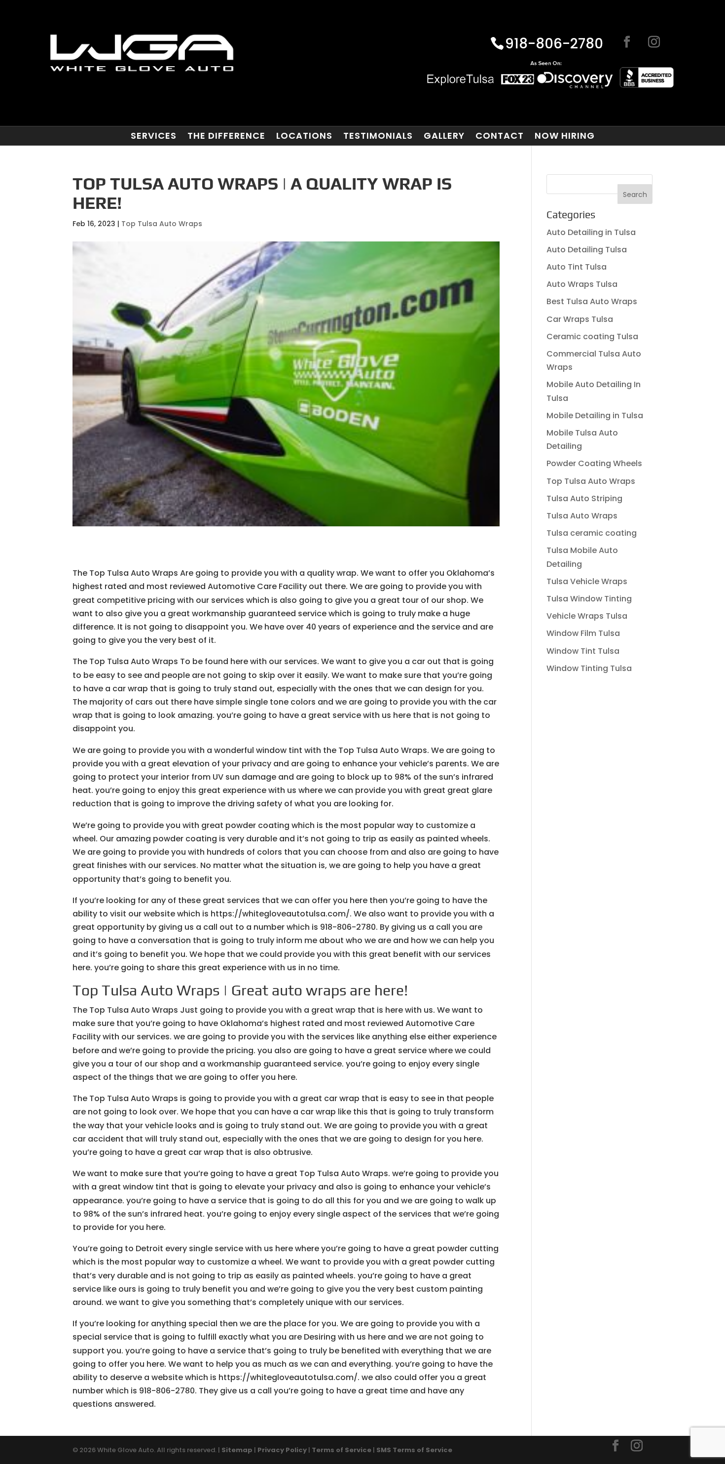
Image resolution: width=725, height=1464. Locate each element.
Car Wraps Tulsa (579, 319)
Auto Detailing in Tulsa (591, 232)
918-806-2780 (554, 44)
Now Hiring (565, 135)
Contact (499, 135)
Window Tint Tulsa (582, 651)
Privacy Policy (282, 1450)
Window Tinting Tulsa (589, 668)
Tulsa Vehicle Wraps (586, 581)
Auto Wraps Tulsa (581, 284)
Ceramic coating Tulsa (592, 336)
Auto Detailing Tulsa (586, 249)
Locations (304, 135)
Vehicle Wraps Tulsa (586, 616)
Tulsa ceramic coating (591, 533)
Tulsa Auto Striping (584, 498)
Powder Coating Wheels (594, 463)
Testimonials (378, 135)
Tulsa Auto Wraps (581, 515)
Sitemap (237, 1450)
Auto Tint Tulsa (576, 267)
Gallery (444, 135)
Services (154, 135)
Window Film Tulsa (583, 633)
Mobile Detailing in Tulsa (594, 415)
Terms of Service (341, 1450)
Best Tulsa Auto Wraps (591, 301)
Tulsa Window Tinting (589, 598)
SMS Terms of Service (414, 1450)
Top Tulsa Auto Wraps (161, 224)
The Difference (226, 135)
